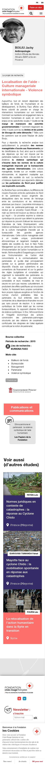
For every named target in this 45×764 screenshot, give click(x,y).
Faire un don (36, 7)
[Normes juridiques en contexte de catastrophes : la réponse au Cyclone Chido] (22, 483)
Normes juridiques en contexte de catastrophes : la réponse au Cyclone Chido (21, 509)
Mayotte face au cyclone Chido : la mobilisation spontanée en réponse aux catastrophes (22, 568)
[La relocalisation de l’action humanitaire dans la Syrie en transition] (22, 600)
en (42, 2)
